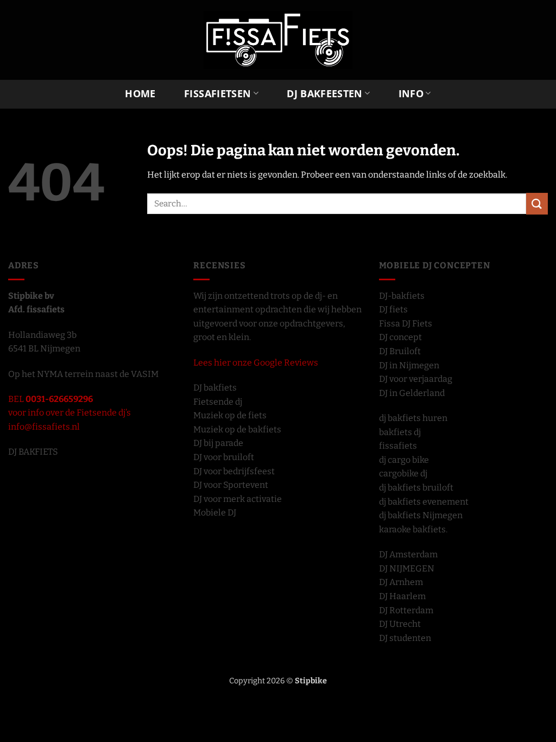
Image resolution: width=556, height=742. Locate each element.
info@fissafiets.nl (44, 427)
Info (411, 93)
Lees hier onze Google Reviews (255, 362)
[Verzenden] (537, 203)
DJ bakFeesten (325, 93)
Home (140, 93)
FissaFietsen (217, 93)
